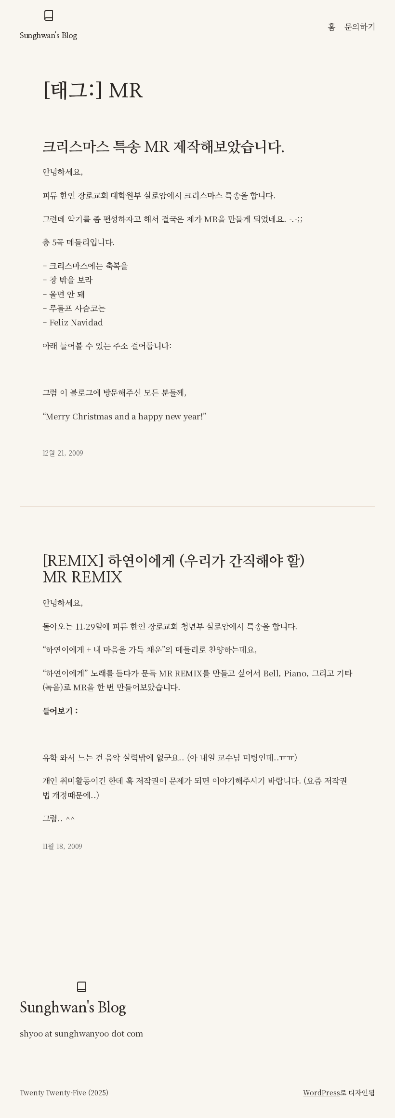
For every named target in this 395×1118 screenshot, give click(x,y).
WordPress (321, 1092)
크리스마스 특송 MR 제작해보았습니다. (163, 147)
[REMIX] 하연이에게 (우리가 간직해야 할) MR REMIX (173, 569)
